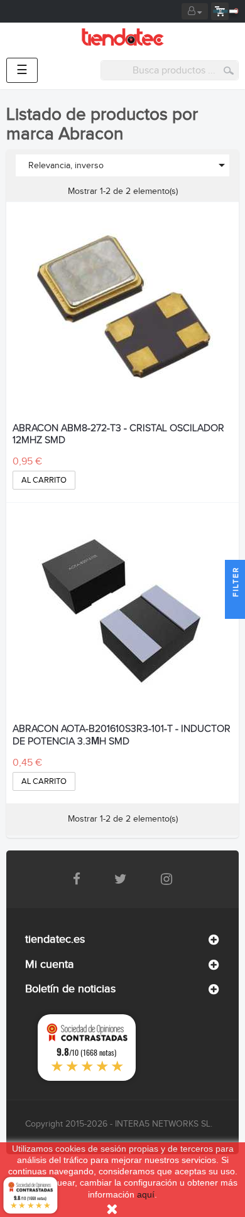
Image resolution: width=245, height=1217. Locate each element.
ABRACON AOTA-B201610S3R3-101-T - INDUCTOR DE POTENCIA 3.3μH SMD (122, 735)
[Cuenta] (195, 11)
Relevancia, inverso (128, 165)
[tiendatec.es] (123, 37)
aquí (146, 1194)
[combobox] (169, 70)
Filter (235, 583)
